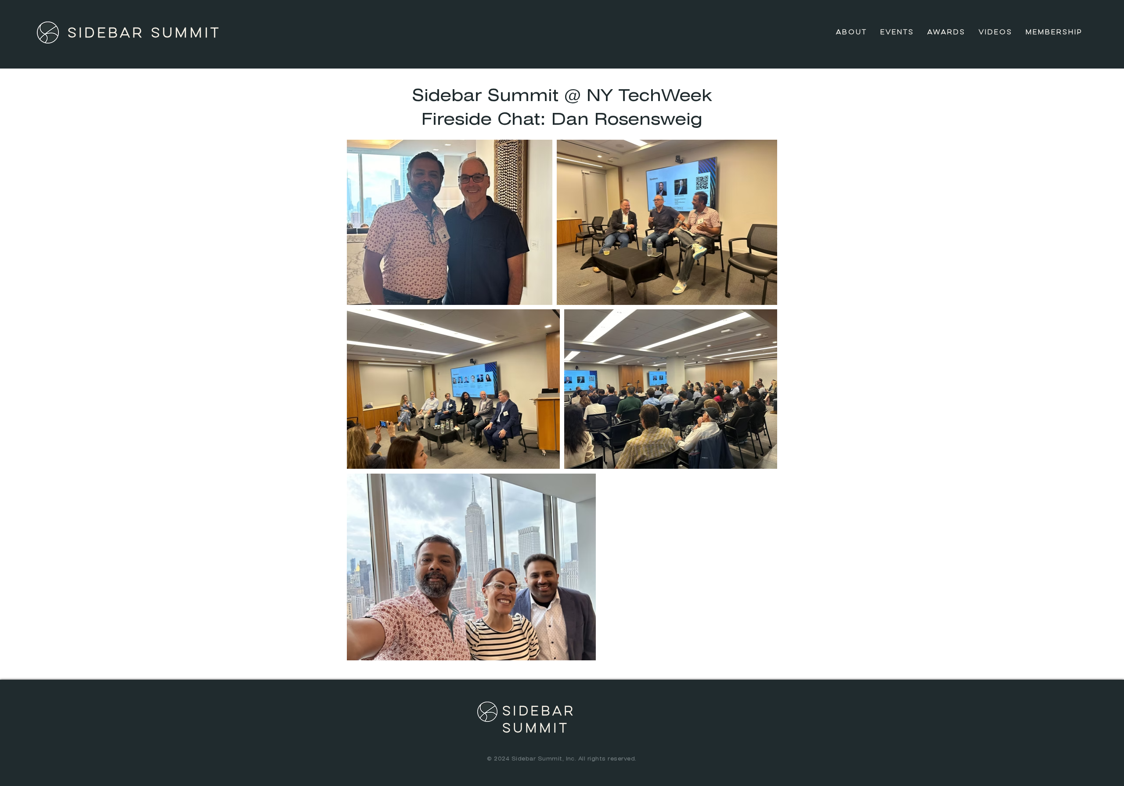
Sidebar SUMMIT (144, 33)
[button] (897, 32)
